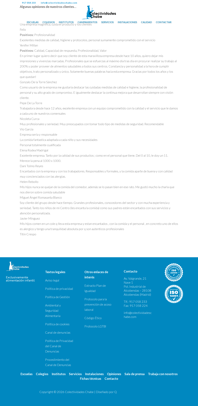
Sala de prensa (135, 373)
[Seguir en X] (147, 391)
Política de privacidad (59, 288)
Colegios (49, 22)
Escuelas (33, 22)
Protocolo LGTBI (95, 326)
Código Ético (93, 318)
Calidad (146, 22)
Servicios (107, 22)
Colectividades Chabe (79, 392)
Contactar (163, 22)
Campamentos (87, 22)
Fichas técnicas (90, 378)
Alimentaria (52, 316)
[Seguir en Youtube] (153, 391)
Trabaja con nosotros (163, 373)
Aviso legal (52, 280)
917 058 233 (138, 301)
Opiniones (114, 373)
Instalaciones (127, 22)
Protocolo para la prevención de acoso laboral (97, 304)
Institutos (66, 22)
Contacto (111, 378)
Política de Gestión (57, 297)
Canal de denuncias (57, 332)
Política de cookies (57, 324)
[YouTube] (173, 4)
